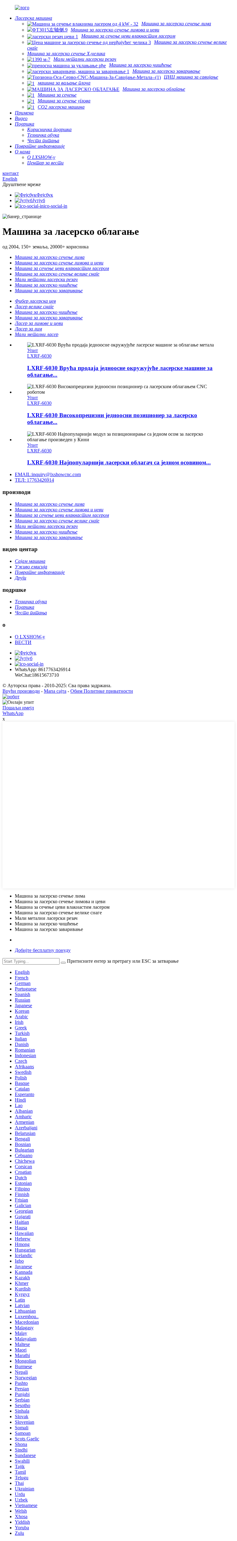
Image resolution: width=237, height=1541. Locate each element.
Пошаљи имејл (18, 707)
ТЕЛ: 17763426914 (34, 480)
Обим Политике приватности (101, 691)
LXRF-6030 (39, 356)
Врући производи (21, 691)
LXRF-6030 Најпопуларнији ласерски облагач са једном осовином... (119, 462)
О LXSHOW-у (30, 636)
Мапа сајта (55, 691)
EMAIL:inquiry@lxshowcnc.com (48, 474)
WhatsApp (12, 713)
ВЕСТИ (23, 642)
